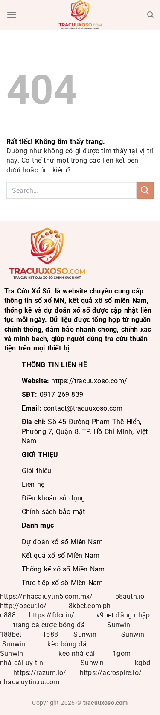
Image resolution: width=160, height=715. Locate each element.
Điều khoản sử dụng (53, 498)
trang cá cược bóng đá (49, 625)
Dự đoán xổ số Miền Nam (62, 542)
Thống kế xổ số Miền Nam (63, 569)
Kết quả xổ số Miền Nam (60, 555)
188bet (10, 634)
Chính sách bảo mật (53, 512)
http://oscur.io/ (23, 606)
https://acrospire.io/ (111, 673)
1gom (122, 653)
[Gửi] (145, 190)
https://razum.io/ (39, 673)
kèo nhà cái (76, 653)
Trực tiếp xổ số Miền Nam (62, 583)
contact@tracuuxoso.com (83, 408)
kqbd (142, 663)
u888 (8, 615)
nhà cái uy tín (21, 663)
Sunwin (118, 625)
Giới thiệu (37, 471)
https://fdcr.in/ (51, 615)
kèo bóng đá (68, 644)
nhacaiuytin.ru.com (30, 682)
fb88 (51, 634)
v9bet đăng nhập (123, 615)
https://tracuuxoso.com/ (89, 381)
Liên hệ (33, 484)
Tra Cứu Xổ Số (27, 291)
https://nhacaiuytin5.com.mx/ (46, 596)
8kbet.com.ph (90, 606)
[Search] (150, 15)
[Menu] (11, 14)
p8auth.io (130, 596)
